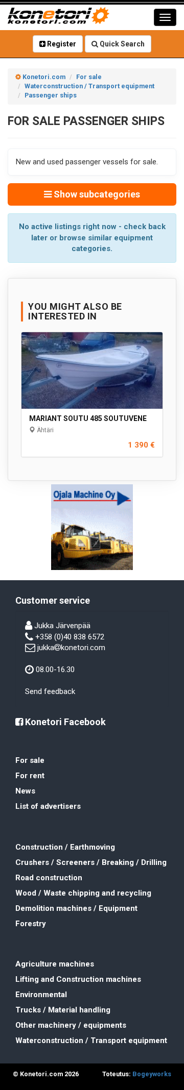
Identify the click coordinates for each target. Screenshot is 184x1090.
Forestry (30, 923)
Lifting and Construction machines (78, 979)
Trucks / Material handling (62, 1009)
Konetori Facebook (64, 721)
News (25, 791)
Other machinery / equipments (70, 1025)
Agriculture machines (54, 964)
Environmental (41, 994)
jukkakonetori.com (71, 647)
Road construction (48, 877)
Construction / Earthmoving (65, 847)
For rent (29, 775)
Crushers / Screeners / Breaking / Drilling (91, 862)
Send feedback (50, 691)
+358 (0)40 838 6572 (69, 636)
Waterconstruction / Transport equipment (91, 1040)
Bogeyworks (151, 1074)
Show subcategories (96, 194)
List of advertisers (48, 806)
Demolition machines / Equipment (76, 908)
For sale (29, 760)
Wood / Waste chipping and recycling (83, 893)
